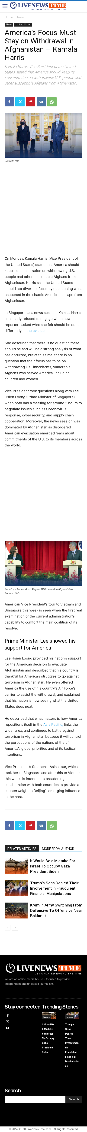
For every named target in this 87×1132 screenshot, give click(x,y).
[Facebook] (9, 101)
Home (9, 17)
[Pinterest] (30, 101)
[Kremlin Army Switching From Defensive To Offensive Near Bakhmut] (16, 910)
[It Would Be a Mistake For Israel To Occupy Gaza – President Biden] (16, 866)
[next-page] (15, 927)
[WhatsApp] (52, 101)
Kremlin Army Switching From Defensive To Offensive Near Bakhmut (56, 910)
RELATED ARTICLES (21, 849)
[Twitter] (20, 101)
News (20, 17)
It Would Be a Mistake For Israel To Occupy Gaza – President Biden (52, 866)
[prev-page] (7, 927)
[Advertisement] (43, 212)
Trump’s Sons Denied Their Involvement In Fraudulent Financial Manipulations (54, 888)
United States (23, 24)
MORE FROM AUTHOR (58, 849)
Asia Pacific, (52, 724)
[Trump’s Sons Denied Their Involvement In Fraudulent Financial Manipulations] (16, 888)
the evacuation (38, 330)
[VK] (41, 101)
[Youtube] (8, 1028)
